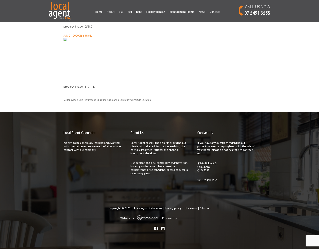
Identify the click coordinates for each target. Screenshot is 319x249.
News (202, 12)
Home (98, 12)
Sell (130, 12)
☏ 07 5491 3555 (207, 180)
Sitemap (205, 208)
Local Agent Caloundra (148, 208)
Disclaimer (191, 208)
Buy (121, 12)
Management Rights (181, 12)
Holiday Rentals (155, 12)
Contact (215, 12)
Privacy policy (173, 208)
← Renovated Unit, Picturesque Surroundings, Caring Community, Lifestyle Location (107, 100)
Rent (139, 12)
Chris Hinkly (85, 35)
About (111, 12)
